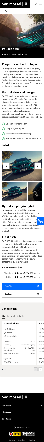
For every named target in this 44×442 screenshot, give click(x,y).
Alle (3, 316)
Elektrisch (11, 316)
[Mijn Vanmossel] (36, 4)
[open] (40, 3)
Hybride (20, 316)
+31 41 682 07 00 (23, 427)
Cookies (32, 440)
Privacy (12, 440)
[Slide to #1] (14, 191)
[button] (36, 4)
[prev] (6, 165)
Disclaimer (22, 440)
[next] (37, 165)
